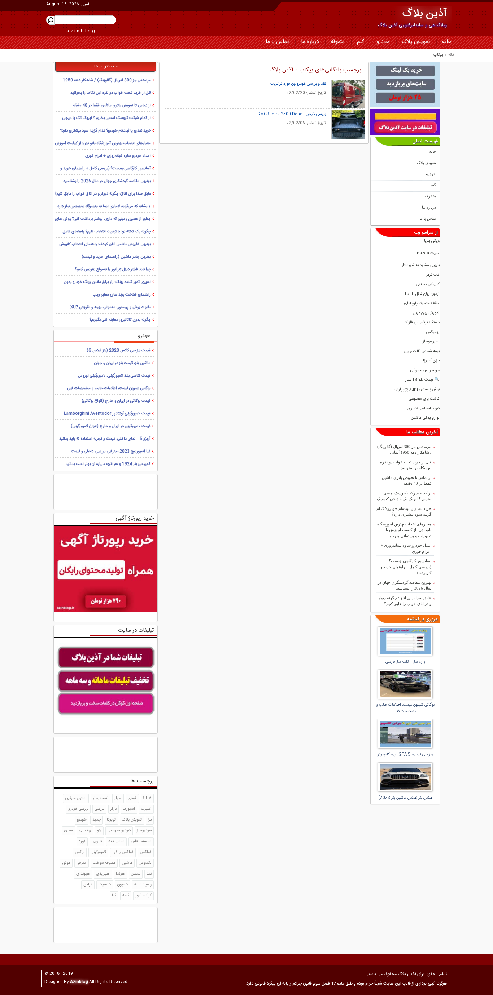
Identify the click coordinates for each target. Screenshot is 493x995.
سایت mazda (427, 253)
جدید (96, 820)
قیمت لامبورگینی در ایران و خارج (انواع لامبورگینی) (110, 426)
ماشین (127, 863)
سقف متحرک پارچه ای (422, 304)
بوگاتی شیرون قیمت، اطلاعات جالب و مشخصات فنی (108, 388)
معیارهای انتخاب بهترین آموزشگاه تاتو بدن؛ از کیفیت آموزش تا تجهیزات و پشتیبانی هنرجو (404, 530)
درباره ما (310, 41)
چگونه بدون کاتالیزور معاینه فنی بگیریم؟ (120, 320)
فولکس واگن (123, 852)
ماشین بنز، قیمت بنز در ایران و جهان (122, 363)
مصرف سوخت (104, 863)
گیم (360, 41)
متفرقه (338, 41)
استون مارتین (76, 798)
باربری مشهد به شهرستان (420, 265)
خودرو (382, 41)
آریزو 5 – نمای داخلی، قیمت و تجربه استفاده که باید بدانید (104, 439)
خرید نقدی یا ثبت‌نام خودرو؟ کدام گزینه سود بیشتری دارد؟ (403, 511)
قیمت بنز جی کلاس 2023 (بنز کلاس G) (118, 350)
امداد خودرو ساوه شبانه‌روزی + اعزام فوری (406, 548)
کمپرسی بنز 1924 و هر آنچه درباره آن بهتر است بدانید (108, 464)
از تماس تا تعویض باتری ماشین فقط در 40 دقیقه (406, 480)
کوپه (125, 895)
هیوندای (83, 874)
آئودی (132, 798)
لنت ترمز (433, 275)
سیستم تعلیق (141, 841)
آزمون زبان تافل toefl (422, 294)
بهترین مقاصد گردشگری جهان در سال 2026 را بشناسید (404, 585)
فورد (82, 841)
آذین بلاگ (424, 14)
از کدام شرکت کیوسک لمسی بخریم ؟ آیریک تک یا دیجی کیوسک (404, 496)
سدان (68, 830)
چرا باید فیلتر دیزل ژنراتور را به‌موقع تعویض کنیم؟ (113, 269)
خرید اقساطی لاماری (423, 409)
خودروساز (144, 830)
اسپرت (146, 809)
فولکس (146, 852)
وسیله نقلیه (143, 884)
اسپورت (129, 809)
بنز (150, 820)
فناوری (97, 841)
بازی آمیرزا (431, 361)
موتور (66, 863)
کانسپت (105, 884)
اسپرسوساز (431, 342)
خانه (446, 41)
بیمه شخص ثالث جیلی (422, 351)
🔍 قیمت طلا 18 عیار (422, 380)
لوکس (79, 852)
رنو (99, 830)
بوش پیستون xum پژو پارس (417, 390)
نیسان (135, 874)
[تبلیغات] (405, 84)
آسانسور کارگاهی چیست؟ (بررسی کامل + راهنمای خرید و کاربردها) (405, 567)
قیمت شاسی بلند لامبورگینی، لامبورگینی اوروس (114, 376)
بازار (113, 809)
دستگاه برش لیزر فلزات (422, 323)
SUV (147, 798)
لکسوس (145, 863)
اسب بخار (100, 798)
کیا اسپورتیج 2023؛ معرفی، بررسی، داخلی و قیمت (110, 451)
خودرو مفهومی (119, 830)
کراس (87, 884)
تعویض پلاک (416, 41)
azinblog (81, 31)
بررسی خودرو (78, 809)
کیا (114, 895)
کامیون (122, 884)
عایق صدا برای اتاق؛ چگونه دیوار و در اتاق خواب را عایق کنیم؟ (404, 601)
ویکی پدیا (432, 241)
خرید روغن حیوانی (425, 371)
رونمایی (85, 830)
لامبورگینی (98, 852)
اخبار (118, 798)
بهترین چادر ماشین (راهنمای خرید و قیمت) (116, 257)
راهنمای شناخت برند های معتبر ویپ (122, 295)
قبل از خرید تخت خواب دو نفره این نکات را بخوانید (405, 465)
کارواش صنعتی (428, 284)
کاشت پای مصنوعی (424, 399)
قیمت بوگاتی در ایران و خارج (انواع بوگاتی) (116, 401)
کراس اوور (143, 895)
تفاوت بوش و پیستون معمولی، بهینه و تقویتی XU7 (110, 307)
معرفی (82, 863)
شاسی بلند (116, 841)
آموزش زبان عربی (426, 313)
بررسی (99, 809)
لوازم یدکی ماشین (425, 418)
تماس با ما (277, 41)
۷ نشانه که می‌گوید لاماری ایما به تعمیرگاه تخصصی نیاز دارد (104, 206)
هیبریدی (103, 874)
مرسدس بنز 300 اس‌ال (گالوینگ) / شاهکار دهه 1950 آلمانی (404, 449)
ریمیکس (433, 332)
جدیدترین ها (105, 66)
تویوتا (111, 820)
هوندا (120, 874)
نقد (149, 874)
